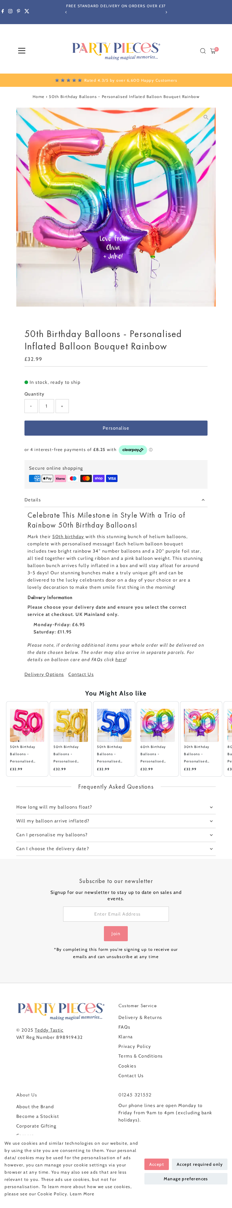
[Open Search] (203, 51)
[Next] (166, 12)
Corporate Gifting (36, 1126)
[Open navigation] (21, 50)
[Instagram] (10, 12)
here (120, 659)
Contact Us (81, 674)
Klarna (125, 1036)
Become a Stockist (37, 1116)
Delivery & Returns (140, 1017)
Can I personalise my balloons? (52, 834)
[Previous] (66, 12)
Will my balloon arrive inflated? (53, 821)
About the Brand (35, 1106)
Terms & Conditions (140, 1056)
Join (115, 933)
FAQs (124, 1027)
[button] (3, 739)
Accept (156, 1164)
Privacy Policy (134, 1046)
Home (39, 96)
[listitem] (27, 739)
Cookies (127, 1066)
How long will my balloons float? (54, 807)
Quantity (34, 394)
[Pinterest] (18, 12)
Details (32, 500)
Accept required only (200, 1164)
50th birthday (68, 536)
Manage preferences (186, 1178)
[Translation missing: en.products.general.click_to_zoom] (206, 117)
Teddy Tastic (49, 1030)
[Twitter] (27, 12)
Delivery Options (44, 674)
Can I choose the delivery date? (52, 848)
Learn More (82, 1194)
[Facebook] (2, 12)
